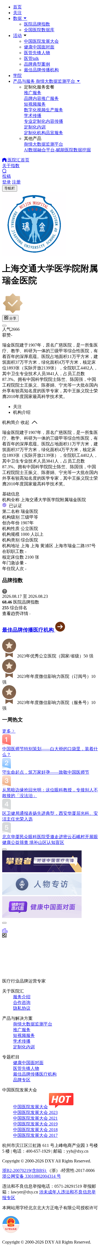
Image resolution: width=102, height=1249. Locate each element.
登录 (6, 182)
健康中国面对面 (39, 47)
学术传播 (21, 1041)
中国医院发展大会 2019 (35, 1124)
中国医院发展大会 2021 (35, 1118)
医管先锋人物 (37, 52)
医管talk (31, 58)
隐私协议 (21, 1008)
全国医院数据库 (39, 29)
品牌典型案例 (37, 64)
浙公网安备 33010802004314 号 (31, 1176)
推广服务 (21, 1029)
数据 (18, 18)
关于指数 (11, 165)
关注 (17, 12)
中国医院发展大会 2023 (35, 1112)
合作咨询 (21, 1002)
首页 (17, 7)
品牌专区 (21, 1079)
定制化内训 (24, 1047)
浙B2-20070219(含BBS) (24, 1170)
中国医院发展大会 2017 (35, 1135)
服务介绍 (21, 996)
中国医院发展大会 (41, 41)
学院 (17, 75)
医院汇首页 (18, 160)
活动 (17, 35)
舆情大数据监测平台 (32, 1024)
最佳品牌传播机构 (41, 70)
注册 (16, 182)
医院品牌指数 (37, 24)
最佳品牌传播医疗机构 (28, 630)
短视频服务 (24, 1035)
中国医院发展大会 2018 (35, 1129)
